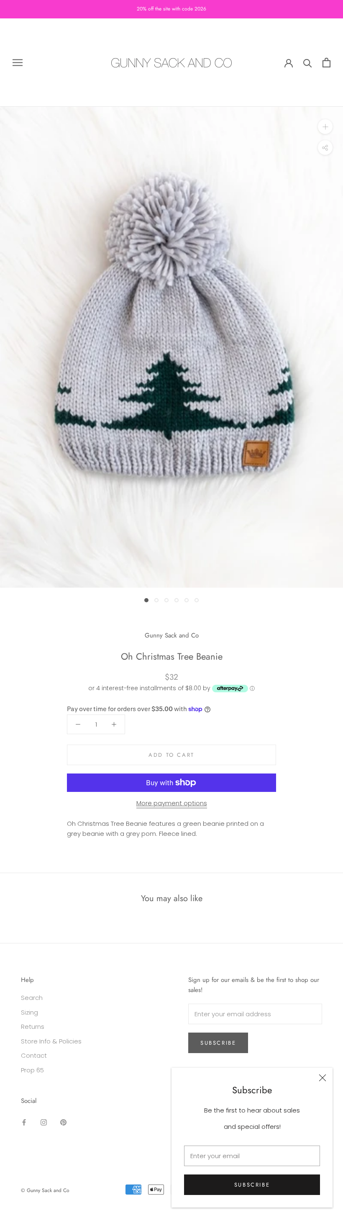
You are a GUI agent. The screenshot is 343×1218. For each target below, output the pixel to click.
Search (32, 997)
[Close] (322, 1078)
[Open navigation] (18, 62)
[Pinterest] (63, 1122)
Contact (34, 1055)
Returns (32, 1026)
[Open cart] (326, 62)
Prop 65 (32, 1070)
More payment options (171, 803)
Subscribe (252, 1185)
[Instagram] (44, 1122)
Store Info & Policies (51, 1041)
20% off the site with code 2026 (171, 9)
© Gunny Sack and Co (45, 1190)
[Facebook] (24, 1122)
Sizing (29, 1012)
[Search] (307, 62)
